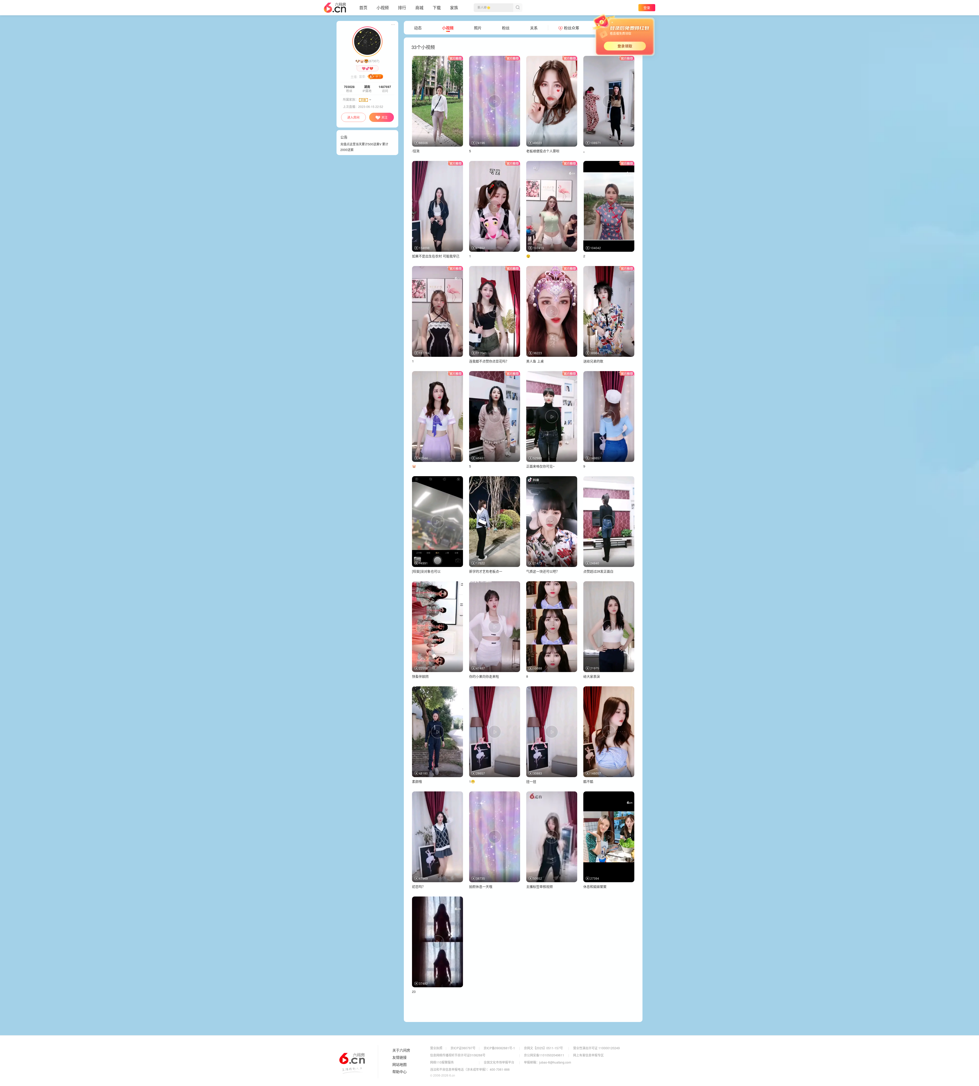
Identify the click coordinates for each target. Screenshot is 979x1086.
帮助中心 (399, 1072)
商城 (419, 7)
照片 (478, 27)
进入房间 (353, 117)
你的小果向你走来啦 (484, 676)
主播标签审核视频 (539, 886)
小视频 (383, 7)
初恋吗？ (418, 886)
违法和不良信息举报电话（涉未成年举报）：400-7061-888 (470, 1069)
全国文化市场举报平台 (499, 1062)
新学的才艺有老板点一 (485, 571)
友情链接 (399, 1057)
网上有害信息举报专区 (588, 1055)
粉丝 (506, 27)
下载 (437, 7)
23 (414, 991)
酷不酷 (588, 781)
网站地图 (399, 1065)
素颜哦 (417, 781)
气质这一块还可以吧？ (542, 571)
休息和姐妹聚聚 (595, 886)
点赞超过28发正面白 (598, 571)
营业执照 (436, 1048)
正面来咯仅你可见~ (540, 466)
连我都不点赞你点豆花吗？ (489, 361)
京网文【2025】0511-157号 (543, 1048)
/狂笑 (416, 150)
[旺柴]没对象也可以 (426, 571)
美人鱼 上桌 (535, 361)
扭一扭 (531, 781)
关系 (534, 27)
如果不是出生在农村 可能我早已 (435, 256)
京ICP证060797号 (462, 1048)
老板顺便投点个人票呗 (542, 150)
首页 (363, 7)
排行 (402, 7)
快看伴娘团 (420, 676)
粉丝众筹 (571, 27)
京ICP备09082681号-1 (499, 1048)
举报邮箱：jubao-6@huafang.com (547, 1062)
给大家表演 (591, 676)
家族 (454, 7)
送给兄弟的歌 (593, 361)
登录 (646, 7)
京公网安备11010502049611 (544, 1055)
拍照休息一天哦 (480, 886)
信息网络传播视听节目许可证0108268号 (457, 1055)
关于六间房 (401, 1050)
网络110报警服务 (442, 1062)
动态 (418, 27)
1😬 (472, 781)
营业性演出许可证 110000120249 (596, 1048)
